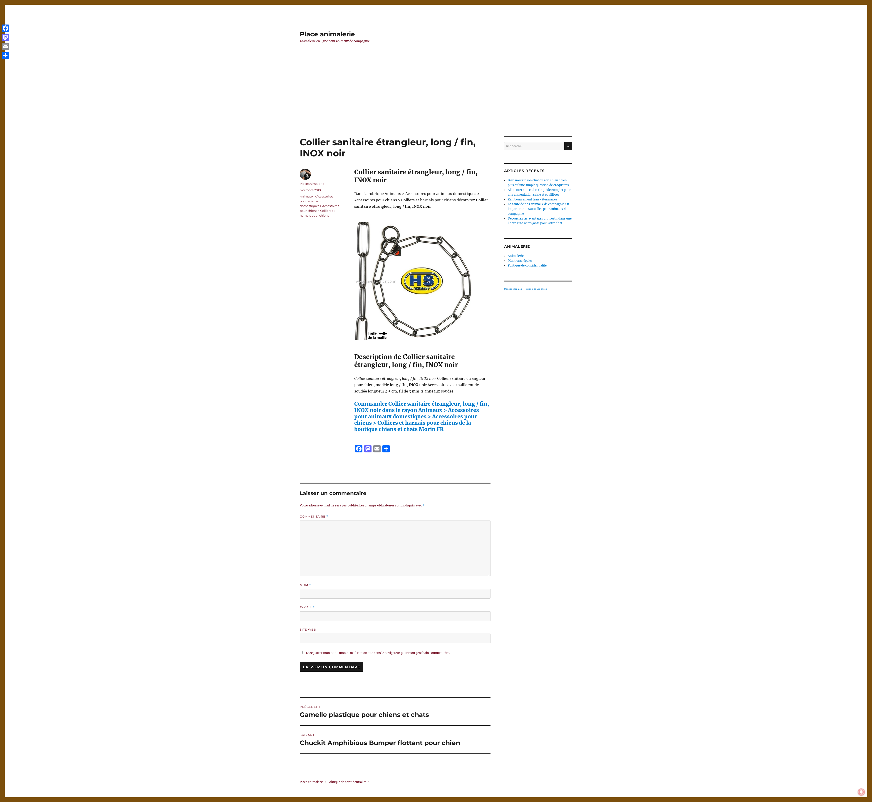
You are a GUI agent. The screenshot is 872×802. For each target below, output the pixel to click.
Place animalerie (327, 34)
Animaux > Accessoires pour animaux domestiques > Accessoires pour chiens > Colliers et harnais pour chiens (319, 206)
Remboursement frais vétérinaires (532, 199)
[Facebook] (5, 28)
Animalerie (516, 256)
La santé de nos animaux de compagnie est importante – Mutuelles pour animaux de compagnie (538, 209)
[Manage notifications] (861, 792)
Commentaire (314, 516)
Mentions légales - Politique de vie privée (525, 289)
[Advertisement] (436, 103)
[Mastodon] (5, 37)
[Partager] (5, 55)
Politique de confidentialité (527, 265)
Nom (305, 585)
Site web (308, 629)
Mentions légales (520, 261)
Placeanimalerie (312, 183)
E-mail (307, 607)
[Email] (5, 46)
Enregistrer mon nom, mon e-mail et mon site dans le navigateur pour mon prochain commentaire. (378, 653)
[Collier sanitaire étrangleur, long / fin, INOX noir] (422, 281)
